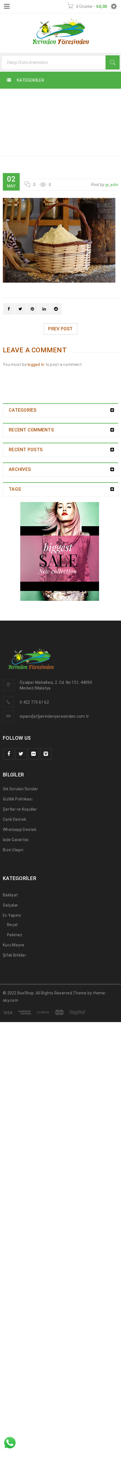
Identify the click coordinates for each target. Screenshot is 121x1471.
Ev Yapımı (12, 915)
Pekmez (15, 935)
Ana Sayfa (98, 98)
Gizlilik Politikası (17, 799)
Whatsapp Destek (19, 829)
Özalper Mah (31, 682)
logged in (36, 364)
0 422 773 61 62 (34, 702)
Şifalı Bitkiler (14, 955)
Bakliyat (10, 895)
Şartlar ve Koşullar (20, 809)
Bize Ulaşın (13, 850)
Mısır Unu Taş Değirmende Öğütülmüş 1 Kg (90, 111)
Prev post (60, 328)
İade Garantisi (16, 839)
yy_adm (111, 184)
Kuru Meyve (13, 945)
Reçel (12, 924)
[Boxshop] (60, 551)
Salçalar (10, 905)
